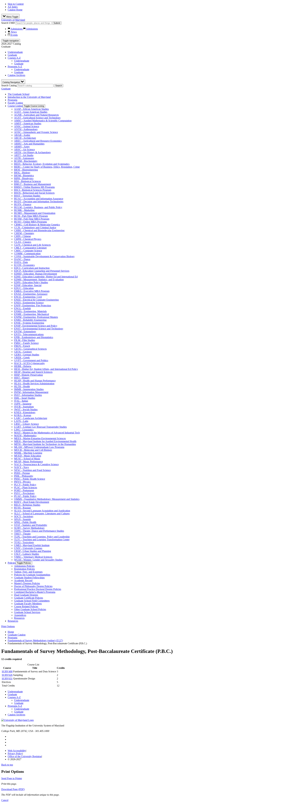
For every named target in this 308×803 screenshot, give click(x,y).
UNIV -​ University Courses (28, 548)
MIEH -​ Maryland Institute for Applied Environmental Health (45, 441)
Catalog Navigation (12, 82)
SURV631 (7, 678)
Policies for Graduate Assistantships (32, 574)
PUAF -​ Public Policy (25, 496)
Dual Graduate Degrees (26, 595)
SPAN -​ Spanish (22, 519)
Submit (57, 23)
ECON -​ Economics (24, 265)
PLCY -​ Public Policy (25, 484)
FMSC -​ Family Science (26, 343)
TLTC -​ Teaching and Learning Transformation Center (41, 539)
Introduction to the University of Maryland (29, 97)
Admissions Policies (24, 566)
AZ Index (13, 6)
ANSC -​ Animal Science (26, 126)
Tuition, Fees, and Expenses (28, 571)
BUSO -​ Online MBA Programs (30, 221)
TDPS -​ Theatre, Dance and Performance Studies (39, 531)
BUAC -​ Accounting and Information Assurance (38, 198)
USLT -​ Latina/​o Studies (26, 554)
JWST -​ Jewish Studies (26, 409)
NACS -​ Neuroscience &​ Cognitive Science (36, 464)
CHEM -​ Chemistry (24, 233)
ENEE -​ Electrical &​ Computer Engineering (36, 299)
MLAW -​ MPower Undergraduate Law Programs (39, 447)
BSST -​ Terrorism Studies (27, 195)
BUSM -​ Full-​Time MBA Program (31, 218)
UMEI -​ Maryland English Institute (32, 545)
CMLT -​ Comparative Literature (30, 247)
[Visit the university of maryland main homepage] (17, 720)
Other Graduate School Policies (30, 609)
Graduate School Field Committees (32, 600)
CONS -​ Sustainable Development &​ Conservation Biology (44, 256)
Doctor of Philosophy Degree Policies (33, 586)
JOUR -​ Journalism (24, 406)
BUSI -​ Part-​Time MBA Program (31, 216)
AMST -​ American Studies (27, 123)
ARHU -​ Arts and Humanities (29, 143)
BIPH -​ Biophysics (23, 178)
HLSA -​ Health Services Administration (34, 383)
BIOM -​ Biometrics (24, 175)
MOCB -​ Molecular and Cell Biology (33, 450)
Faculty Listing (15, 102)
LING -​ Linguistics (24, 429)
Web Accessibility (17, 750)
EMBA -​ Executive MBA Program (31, 291)
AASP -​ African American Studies (31, 109)
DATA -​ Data (21, 262)
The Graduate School (18, 94)
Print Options (8, 626)
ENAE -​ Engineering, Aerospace (30, 294)
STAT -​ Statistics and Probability (30, 525)
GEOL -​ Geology (23, 351)
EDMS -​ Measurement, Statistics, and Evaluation (39, 279)
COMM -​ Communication (27, 253)
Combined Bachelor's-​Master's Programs (34, 592)
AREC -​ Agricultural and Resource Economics (38, 140)
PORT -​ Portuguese (24, 490)
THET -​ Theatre (22, 533)
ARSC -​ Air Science (24, 149)
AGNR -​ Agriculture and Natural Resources (36, 114)
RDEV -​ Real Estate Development (31, 502)
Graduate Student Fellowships (29, 577)
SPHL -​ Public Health (25, 522)
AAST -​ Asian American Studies (30, 112)
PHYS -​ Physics (22, 481)
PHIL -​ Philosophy (23, 476)
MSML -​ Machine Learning (28, 452)
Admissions (16, 28)
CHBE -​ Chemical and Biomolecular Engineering (39, 230)
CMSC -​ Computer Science (28, 250)
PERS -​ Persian (22, 473)
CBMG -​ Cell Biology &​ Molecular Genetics (37, 224)
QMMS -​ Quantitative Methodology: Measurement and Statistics (46, 499)
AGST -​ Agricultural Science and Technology (37, 117)
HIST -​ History (22, 377)
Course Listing (15, 105)
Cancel (4, 800)
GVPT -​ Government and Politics (31, 360)
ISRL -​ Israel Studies (24, 398)
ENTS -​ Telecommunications (29, 334)
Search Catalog (9, 85)
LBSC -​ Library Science (26, 424)
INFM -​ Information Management (31, 392)
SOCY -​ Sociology (23, 516)
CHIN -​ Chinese (22, 236)
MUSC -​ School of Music (27, 458)
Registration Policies (24, 569)
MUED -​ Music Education (27, 455)
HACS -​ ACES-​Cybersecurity (29, 363)
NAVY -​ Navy (21, 467)
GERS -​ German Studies (26, 354)
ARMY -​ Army (22, 146)
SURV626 (7, 675)
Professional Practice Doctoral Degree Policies (37, 589)
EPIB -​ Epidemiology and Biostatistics (33, 337)
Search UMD (8, 23)
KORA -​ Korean (22, 415)
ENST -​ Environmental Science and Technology (38, 328)
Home (11, 631)
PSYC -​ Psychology (24, 493)
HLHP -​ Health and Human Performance (35, 380)
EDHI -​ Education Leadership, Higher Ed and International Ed (46, 276)
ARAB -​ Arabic (22, 135)
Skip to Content (16, 4)
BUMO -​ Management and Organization (34, 213)
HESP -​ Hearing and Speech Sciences (33, 372)
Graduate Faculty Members (28, 603)
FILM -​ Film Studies (24, 340)
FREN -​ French (22, 346)
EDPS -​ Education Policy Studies (31, 282)
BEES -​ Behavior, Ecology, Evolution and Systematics (41, 164)
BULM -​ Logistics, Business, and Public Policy (38, 207)
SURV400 (7, 671)
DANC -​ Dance (22, 259)
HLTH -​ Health (22, 386)
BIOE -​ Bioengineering (26, 169)
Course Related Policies (26, 606)
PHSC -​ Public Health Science (29, 478)
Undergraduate (15, 52)
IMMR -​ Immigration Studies (29, 389)
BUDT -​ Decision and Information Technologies (38, 201)
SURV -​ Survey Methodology (29, 528)
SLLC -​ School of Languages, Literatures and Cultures (42, 513)
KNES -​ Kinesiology (24, 412)
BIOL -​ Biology (22, 172)
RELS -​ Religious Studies (27, 505)
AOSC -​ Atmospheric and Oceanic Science (36, 132)
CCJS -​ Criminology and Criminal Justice (35, 227)
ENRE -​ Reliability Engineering (30, 320)
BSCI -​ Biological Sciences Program (32, 190)
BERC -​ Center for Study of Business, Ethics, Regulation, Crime (47, 166)
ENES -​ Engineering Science (29, 302)
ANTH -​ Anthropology (26, 129)
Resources (19, 618)
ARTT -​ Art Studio (23, 155)
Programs (12, 100)
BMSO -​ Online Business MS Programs (34, 187)
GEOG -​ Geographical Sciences (30, 348)
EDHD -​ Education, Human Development (35, 273)
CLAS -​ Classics (22, 242)
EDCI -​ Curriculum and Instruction (32, 268)
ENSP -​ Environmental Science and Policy (35, 325)
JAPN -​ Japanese (22, 403)
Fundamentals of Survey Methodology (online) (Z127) (35, 640)
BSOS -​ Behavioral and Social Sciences (34, 192)
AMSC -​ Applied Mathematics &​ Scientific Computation (43, 120)
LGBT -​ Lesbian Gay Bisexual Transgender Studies (40, 426)
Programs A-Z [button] (15, 66)
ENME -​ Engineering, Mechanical (31, 314)
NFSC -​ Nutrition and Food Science (32, 470)
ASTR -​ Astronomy (24, 158)
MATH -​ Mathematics (25, 435)
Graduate (12, 55)
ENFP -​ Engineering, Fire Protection (32, 305)
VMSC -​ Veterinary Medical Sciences (33, 557)
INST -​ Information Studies (28, 395)
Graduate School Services (27, 612)
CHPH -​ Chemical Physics (27, 239)
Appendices (20, 615)
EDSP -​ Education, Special (27, 285)
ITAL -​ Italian (21, 400)
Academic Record (23, 580)
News (13, 31)
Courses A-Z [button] (14, 57)
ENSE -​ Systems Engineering (29, 322)
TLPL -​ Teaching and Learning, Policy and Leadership (42, 536)
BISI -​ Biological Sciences (27, 181)
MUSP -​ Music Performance (28, 461)
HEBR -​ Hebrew (22, 366)
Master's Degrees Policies (27, 583)
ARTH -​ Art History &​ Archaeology (32, 152)
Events (14, 35)
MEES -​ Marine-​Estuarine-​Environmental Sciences (40, 438)
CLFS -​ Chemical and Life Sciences (32, 244)
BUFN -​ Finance (22, 204)
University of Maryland (13, 19)
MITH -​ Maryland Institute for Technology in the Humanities (45, 444)
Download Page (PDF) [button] (13, 789)
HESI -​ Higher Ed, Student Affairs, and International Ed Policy (46, 369)
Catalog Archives (16, 75)
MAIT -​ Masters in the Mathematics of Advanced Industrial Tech (47, 432)
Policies (12, 562)
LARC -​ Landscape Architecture (30, 418)
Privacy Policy (15, 753)
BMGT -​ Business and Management (32, 184)
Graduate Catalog (17, 634)
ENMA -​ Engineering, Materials (30, 311)
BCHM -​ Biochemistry (25, 161)
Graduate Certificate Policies (28, 597)
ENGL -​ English (22, 308)
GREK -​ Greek (22, 357)
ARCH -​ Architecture (25, 138)
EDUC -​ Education (24, 288)
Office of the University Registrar (25, 756)
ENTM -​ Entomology (25, 331)
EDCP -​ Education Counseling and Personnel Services (41, 270)
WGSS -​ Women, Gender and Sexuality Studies (38, 559)
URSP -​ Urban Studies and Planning (32, 551)
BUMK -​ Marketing (24, 210)
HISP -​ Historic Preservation (28, 374)
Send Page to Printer (11, 778)
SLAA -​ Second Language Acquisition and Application (42, 510)
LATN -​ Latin (21, 421)
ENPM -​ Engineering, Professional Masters (36, 317)
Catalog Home (15, 9)
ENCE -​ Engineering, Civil (28, 296)
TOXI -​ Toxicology (24, 542)
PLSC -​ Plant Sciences (25, 487)
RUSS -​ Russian (22, 507)
